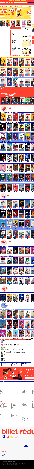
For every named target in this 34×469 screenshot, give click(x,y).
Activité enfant (2, 413)
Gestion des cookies (22, 464)
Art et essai (1, 393)
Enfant (28, 5)
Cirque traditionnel (24, 404)
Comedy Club (17, 5)
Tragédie (1, 387)
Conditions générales (5, 463)
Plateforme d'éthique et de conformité (8, 464)
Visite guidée (23, 417)
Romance (1, 388)
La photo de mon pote (6, 351)
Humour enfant (2, 405)
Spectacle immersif (24, 391)
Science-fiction (2, 392)
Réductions (23, 0)
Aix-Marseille (16, 6)
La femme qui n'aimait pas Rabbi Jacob (8, 341)
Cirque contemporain (24, 405)
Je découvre (10, 95)
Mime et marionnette (24, 387)
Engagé (1, 399)
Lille (23, 6)
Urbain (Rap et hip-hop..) (14, 415)
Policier (1, 400)
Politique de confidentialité (13, 463)
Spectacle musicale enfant (3, 414)
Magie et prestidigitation (25, 389)
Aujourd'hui (26, 28)
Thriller (1, 401)
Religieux (12, 407)
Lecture (1, 394)
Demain (26, 29)
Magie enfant (2, 409)
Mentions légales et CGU (21, 463)
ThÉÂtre (2, 5)
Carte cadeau (11, 0)
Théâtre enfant (2, 404)
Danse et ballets (24, 388)
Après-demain (26, 30)
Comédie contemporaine (14, 384)
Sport (22, 419)
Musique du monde (13, 405)
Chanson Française (13, 406)
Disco (12, 416)
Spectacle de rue (24, 392)
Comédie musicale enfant (3, 406)
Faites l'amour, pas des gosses (7, 344)
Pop (11, 414)
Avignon (11, 6)
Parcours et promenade (25, 418)
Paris (1, 6)
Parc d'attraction (24, 414)
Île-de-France (6, 6)
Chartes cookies (28, 463)
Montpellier (30, 6)
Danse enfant (2, 408)
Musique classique (13, 404)
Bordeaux (20, 6)
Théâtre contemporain (3, 384)
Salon (22, 422)
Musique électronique (14, 409)
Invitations (17, 0)
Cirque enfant (2, 412)
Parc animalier (24, 420)
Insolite (23, 425)
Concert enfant (2, 407)
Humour (11, 5)
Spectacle (23, 5)
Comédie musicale (24, 384)
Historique (1, 390)
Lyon (26, 6)
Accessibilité (16, 464)
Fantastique (1, 389)
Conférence (23, 416)
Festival (12, 412)
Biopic (1, 391)
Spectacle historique (24, 390)
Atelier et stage (24, 411)
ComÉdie (6, 5)
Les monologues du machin (7, 355)
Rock (12, 413)
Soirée (23, 415)
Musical (1, 395)
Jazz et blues (12, 408)
